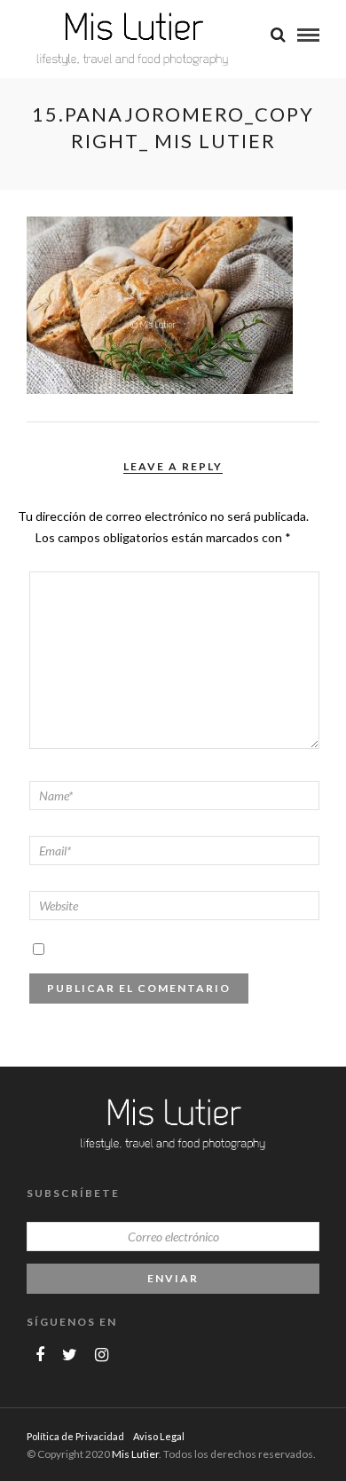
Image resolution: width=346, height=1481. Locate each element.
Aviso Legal (159, 1436)
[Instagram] (101, 1355)
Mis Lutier (135, 1454)
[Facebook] (39, 1355)
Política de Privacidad (75, 1436)
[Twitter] (69, 1355)
